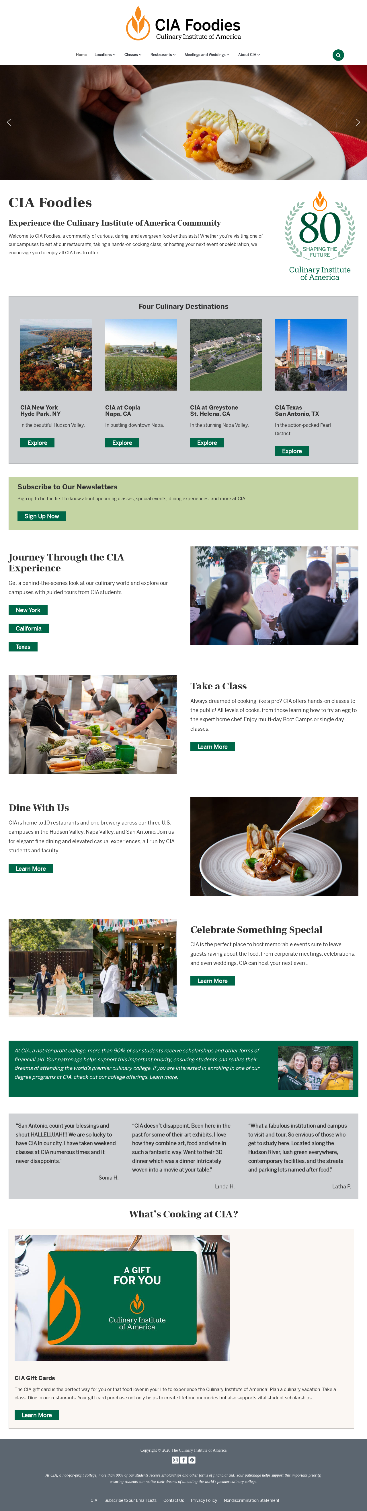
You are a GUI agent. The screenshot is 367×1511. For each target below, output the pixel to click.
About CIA (247, 55)
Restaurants (161, 55)
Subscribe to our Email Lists (130, 1500)
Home (81, 55)
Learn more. (163, 1077)
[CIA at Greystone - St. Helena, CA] (226, 318)
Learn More (213, 746)
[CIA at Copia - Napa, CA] (141, 318)
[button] (8, 122)
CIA (94, 1500)
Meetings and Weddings (205, 55)
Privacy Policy (204, 1500)
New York (28, 610)
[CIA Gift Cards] (122, 1239)
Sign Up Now (42, 516)
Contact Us (173, 1500)
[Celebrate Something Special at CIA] (93, 923)
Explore (37, 442)
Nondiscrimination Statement (251, 1500)
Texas (23, 646)
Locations (103, 55)
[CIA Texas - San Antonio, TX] (311, 318)
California (29, 628)
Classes (131, 55)
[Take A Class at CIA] (93, 679)
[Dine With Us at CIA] (274, 801)
